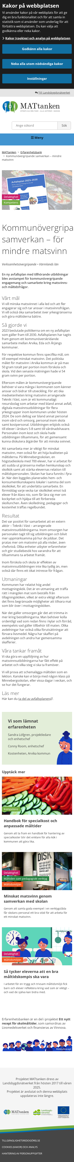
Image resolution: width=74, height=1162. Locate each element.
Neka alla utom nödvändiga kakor (37, 64)
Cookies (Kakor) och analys (20, 1147)
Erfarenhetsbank (31, 152)
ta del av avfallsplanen (35, 699)
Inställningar (37, 79)
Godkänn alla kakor (37, 49)
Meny (38, 137)
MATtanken (9, 152)
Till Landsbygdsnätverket (54, 92)
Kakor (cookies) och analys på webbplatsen (37, 38)
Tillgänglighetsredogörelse (21, 1140)
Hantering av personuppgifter (22, 1153)
